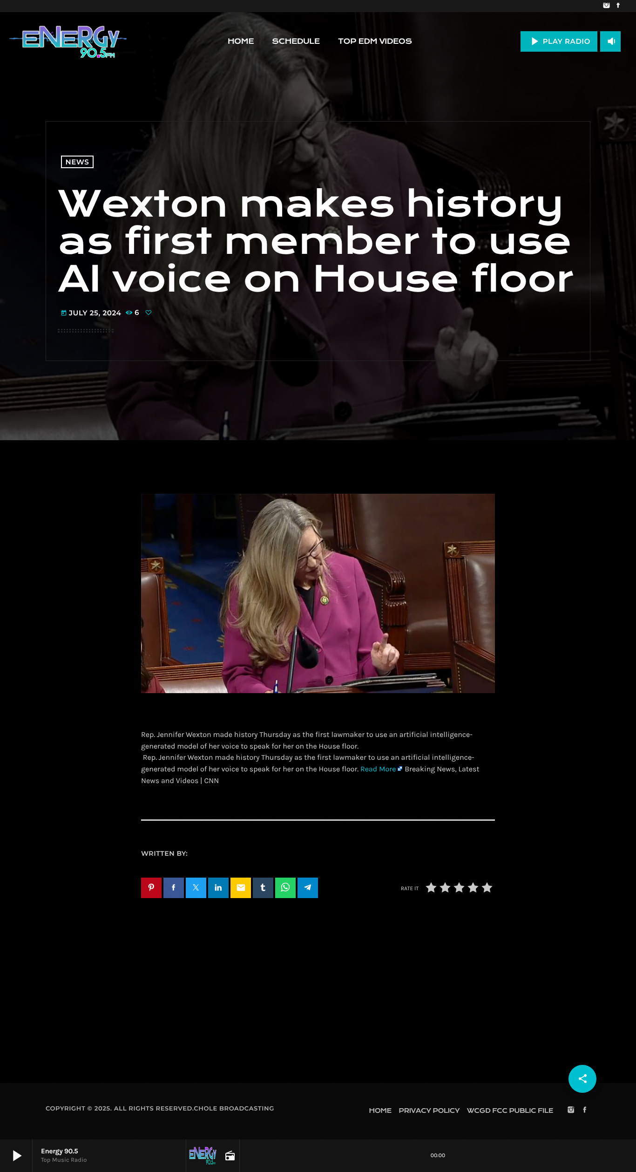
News (77, 161)
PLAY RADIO (559, 41)
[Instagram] (606, 6)
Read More (378, 769)
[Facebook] (618, 6)
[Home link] (68, 41)
